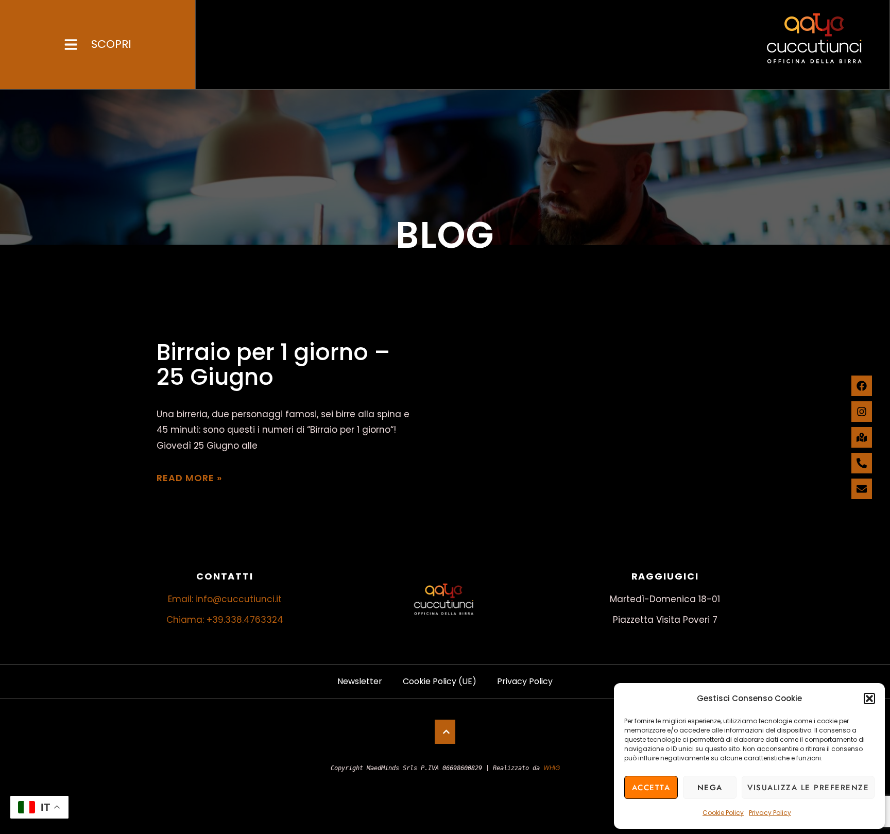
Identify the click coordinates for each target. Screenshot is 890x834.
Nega (710, 787)
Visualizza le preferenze (808, 787)
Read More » (189, 477)
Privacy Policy (770, 812)
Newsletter (359, 681)
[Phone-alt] (861, 463)
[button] (869, 698)
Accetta (651, 787)
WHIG (551, 767)
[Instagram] (861, 411)
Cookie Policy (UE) (439, 681)
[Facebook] (861, 386)
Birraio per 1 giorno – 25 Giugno (273, 364)
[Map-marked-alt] (861, 437)
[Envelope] (861, 489)
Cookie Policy (723, 812)
